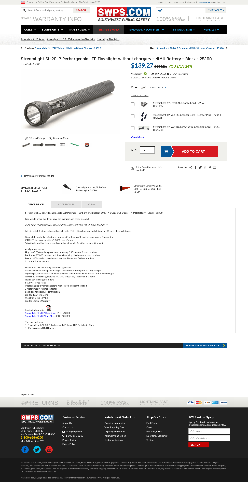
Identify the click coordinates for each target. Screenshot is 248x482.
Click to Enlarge (37, 138)
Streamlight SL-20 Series (33, 39)
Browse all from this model (39, 175)
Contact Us (179, 2)
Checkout (215, 10)
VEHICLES (210, 29)
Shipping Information (114, 431)
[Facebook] (195, 167)
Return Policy (68, 444)
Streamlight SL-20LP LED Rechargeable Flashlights (71, 39)
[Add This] (190, 167)
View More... (138, 137)
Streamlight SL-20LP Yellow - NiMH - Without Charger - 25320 (62, 48)
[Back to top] (236, 471)
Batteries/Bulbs (154, 431)
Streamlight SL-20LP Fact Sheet (40, 316)
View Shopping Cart (114, 427)
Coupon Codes (164, 2)
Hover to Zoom (61, 138)
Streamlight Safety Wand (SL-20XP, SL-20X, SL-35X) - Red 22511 (148, 189)
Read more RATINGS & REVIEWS (202, 345)
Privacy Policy (69, 440)
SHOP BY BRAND (109, 29)
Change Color (156, 87)
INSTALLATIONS (182, 29)
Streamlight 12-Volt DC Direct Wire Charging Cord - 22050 (186, 128)
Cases (149, 427)
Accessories (66, 204)
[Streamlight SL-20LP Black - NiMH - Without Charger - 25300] (26, 145)
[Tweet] (200, 167)
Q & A (91, 204)
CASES (28, 29)
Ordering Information (115, 423)
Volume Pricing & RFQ (115, 435)
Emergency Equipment (157, 435)
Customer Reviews (113, 440)
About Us (191, 2)
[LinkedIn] (205, 167)
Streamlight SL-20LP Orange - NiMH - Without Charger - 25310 (187, 48)
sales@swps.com (74, 431)
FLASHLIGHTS (50, 29)
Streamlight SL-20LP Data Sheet (40, 313)
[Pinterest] (209, 167)
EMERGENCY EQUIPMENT (145, 29)
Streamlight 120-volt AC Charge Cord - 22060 (179, 104)
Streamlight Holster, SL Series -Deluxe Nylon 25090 (91, 189)
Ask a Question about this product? (148, 168)
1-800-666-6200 (74, 435)
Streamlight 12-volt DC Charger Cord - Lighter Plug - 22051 (187, 116)
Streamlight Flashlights (108, 39)
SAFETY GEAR (78, 29)
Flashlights (151, 423)
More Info (183, 74)
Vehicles (150, 440)
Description (35, 204)
